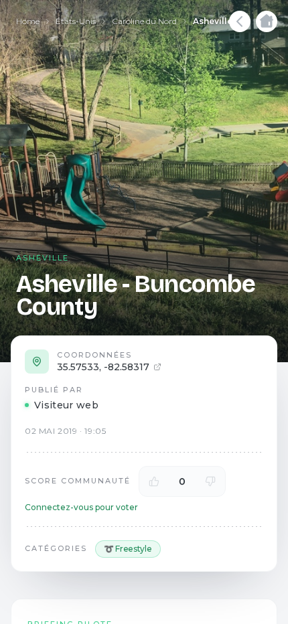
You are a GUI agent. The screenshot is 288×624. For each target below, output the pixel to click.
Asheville (212, 21)
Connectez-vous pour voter (81, 507)
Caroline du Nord (144, 21)
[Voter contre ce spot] (210, 481)
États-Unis (76, 21)
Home (28, 21)
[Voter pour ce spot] (154, 481)
